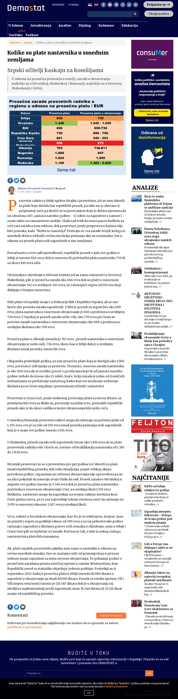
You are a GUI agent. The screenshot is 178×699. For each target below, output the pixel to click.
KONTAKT (58, 4)
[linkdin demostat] (135, 4)
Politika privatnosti (115, 686)
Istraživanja (41, 25)
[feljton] (152, 445)
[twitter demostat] (116, 4)
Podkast (32, 35)
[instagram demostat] (122, 4)
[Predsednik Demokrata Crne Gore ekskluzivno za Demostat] (136, 603)
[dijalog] (152, 390)
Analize (65, 25)
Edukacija (130, 25)
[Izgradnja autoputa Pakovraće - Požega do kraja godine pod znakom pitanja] (136, 513)
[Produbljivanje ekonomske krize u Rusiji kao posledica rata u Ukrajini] (136, 335)
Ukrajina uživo (158, 13)
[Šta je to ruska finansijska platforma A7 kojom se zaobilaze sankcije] (136, 198)
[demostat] (31, 7)
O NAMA (73, 4)
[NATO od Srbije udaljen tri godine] (136, 488)
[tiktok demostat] (129, 4)
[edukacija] (152, 153)
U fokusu (15, 25)
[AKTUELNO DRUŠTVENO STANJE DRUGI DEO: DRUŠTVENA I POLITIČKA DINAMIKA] (136, 295)
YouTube (16, 35)
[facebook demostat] (103, 4)
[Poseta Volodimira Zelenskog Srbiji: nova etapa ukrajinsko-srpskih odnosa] (136, 230)
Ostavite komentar (111, 615)
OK (149, 673)
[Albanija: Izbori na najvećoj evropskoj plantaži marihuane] (136, 574)
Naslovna (15, 42)
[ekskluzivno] (152, 97)
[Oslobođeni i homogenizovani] (136, 270)
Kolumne (106, 25)
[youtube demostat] (109, 4)
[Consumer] (152, 54)
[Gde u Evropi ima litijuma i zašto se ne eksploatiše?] (136, 545)
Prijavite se (157, 5)
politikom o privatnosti (24, 627)
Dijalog (85, 25)
